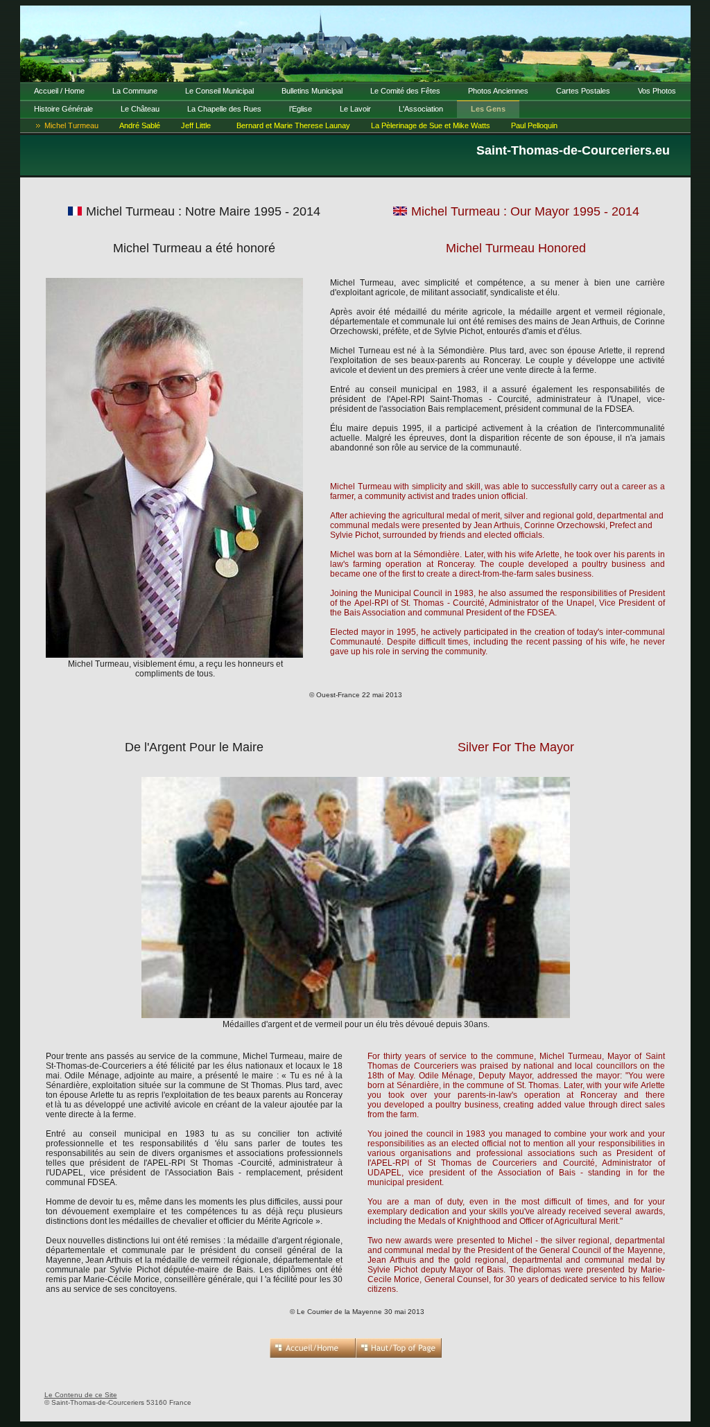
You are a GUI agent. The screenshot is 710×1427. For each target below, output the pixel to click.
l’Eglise (300, 109)
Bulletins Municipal (312, 91)
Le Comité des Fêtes (405, 91)
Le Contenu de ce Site (80, 1395)
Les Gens (488, 109)
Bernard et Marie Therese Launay (293, 125)
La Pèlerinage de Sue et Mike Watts (430, 125)
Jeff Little (196, 125)
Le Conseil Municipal (219, 91)
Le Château (140, 109)
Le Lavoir (355, 109)
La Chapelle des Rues (224, 109)
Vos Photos (657, 91)
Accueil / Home (59, 91)
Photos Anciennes (498, 91)
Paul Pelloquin (534, 125)
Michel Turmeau (71, 125)
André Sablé (139, 125)
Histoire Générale (63, 109)
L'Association (421, 109)
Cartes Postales (583, 91)
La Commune (134, 91)
